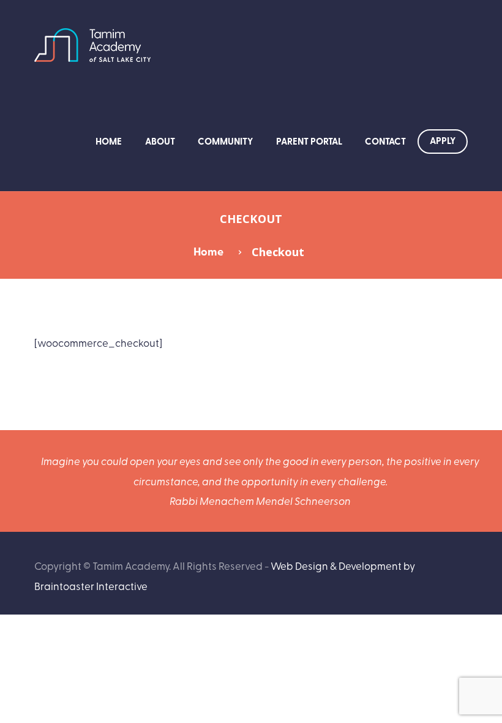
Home (109, 141)
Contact (385, 141)
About (160, 141)
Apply (442, 140)
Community (225, 141)
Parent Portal (309, 141)
